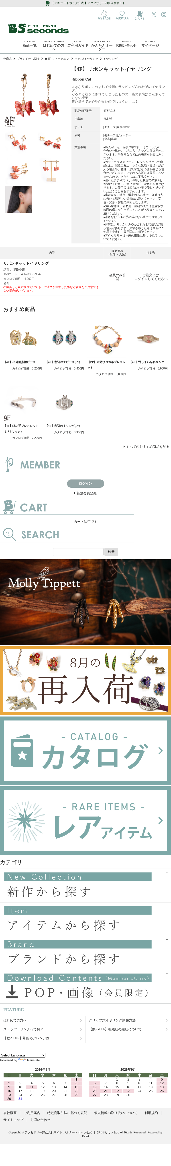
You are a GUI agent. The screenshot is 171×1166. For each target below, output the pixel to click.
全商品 (7, 58)
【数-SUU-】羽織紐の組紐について (115, 1029)
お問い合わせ (40, 1120)
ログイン (141, 279)
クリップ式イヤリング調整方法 (112, 1020)
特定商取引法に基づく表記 (67, 1113)
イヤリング (110, 58)
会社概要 (10, 1113)
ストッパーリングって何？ (23, 1029)
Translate (33, 1060)
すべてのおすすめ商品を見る (147, 446)
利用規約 (151, 1113)
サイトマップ (13, 1120)
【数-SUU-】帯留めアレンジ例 (26, 1038)
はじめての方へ (15, 1020)
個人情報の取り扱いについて (116, 1113)
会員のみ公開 (117, 277)
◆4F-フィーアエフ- (57, 58)
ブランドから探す (28, 58)
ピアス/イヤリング (86, 58)
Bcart (85, 1136)
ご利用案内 (32, 1113)
